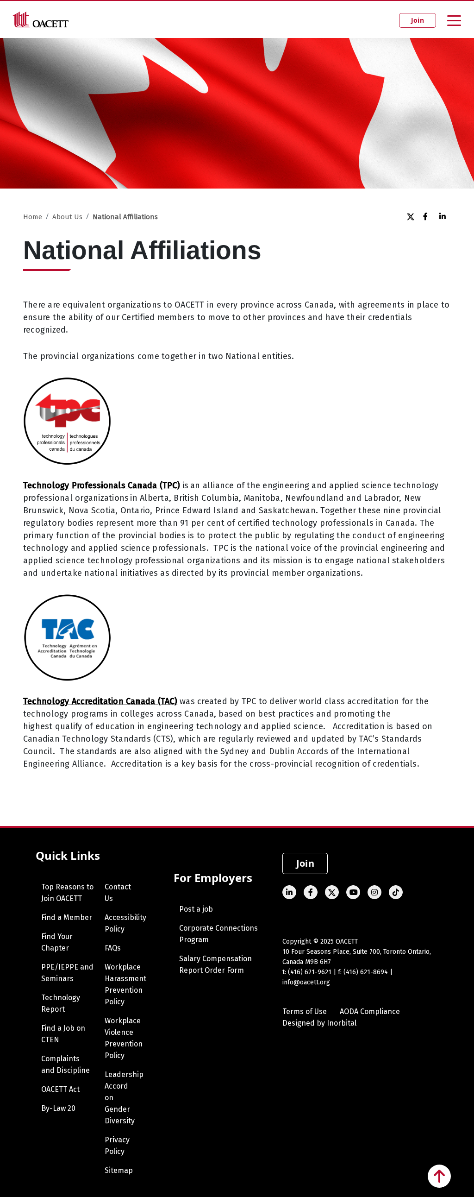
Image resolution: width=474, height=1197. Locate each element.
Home (32, 217)
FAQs (113, 948)
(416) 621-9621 (309, 972)
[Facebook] (426, 216)
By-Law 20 (58, 1108)
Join (417, 20)
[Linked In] (443, 216)
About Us (67, 217)
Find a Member (66, 917)
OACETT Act (60, 1089)
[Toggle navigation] (454, 20)
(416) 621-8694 (365, 972)
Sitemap (119, 1170)
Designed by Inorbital (319, 1023)
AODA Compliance (370, 1011)
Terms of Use (304, 1011)
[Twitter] (410, 216)
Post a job (196, 909)
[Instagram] (374, 892)
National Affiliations (125, 217)
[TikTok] (396, 892)
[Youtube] (353, 892)
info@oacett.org (306, 982)
